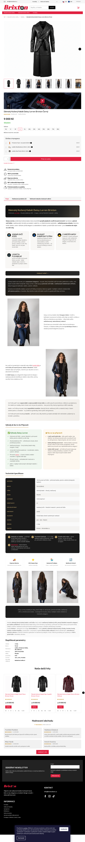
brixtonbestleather (49, 796)
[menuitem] (9, 12)
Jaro (16, 657)
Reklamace (6, 811)
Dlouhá (17, 653)
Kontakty (35, 1)
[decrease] (74, 144)
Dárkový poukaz (8, 813)
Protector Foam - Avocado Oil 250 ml (21, 143)
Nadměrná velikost (20, 660)
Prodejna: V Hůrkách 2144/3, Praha (12, 817)
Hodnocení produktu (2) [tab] (19, 198)
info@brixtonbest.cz (50, 792)
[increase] (74, 142)
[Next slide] (83, 693)
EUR (71, 1)
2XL (19, 711)
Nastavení (21, 838)
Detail (8, 707)
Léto (19, 657)
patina (17, 454)
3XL (45, 711)
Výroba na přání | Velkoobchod (11, 815)
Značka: (22, 114)
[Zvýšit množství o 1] (10, 158)
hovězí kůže (36, 365)
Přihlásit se (55, 775)
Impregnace (14, 544)
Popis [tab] (7, 198)
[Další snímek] (80, 49)
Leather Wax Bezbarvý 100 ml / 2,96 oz (21, 147)
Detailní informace (8, 163)
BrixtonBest (45, 796)
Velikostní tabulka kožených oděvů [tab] (40, 198)
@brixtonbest (53, 796)
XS (5, 711)
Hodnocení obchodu (42, 720)
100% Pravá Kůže (19, 651)
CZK (66, 1)
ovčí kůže (17, 213)
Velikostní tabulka (44, 1)
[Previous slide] (1, 693)
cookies (25, 828)
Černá (16, 646)
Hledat (52, 7)
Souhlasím (64, 829)
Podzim (23, 657)
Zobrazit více (42, 752)
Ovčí (16, 655)
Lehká (16, 648)
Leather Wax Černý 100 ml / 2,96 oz (20, 151)
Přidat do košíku (46, 159)
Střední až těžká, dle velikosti (21, 648)
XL (15, 711)
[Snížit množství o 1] (10, 160)
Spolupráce (7, 809)
